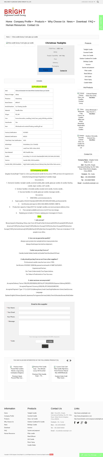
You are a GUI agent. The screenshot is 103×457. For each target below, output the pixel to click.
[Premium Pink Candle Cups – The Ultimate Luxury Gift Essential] (39, 369)
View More (92, 97)
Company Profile (9, 416)
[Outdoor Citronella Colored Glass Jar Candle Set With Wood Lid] (80, 142)
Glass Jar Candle (33, 419)
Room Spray (31, 442)
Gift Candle (31, 439)
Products (6, 419)
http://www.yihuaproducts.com (83, 416)
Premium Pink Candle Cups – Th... (39, 375)
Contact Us (63, 70)
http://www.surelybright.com (82, 413)
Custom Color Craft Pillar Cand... (61, 377)
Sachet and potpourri (34, 430)
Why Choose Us (9, 422)
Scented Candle (32, 416)
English (91, 1)
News (5, 424)
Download (7, 427)
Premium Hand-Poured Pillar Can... (17, 377)
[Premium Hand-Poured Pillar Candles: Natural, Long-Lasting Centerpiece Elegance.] (17, 370)
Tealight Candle (32, 413)
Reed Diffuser (32, 436)
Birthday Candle (32, 424)
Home (8, 37)
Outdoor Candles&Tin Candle (36, 422)
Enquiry (45, 70)
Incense (30, 427)
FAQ (5, 430)
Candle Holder (32, 445)
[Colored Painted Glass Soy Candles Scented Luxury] (80, 98)
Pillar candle (31, 433)
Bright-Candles (45, 454)
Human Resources (9, 433)
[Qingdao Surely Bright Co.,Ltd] (15, 12)
